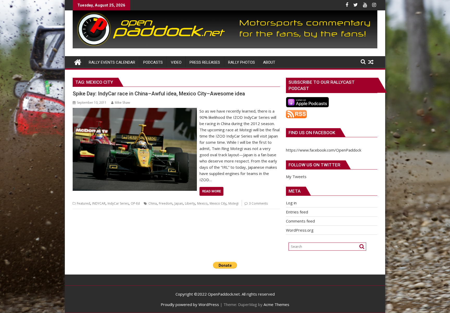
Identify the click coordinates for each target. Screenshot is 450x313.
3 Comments (258, 203)
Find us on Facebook (312, 132)
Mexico (202, 203)
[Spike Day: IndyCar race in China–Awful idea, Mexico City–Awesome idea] (135, 111)
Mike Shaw (122, 102)
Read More (211, 191)
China (152, 203)
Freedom (165, 203)
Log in (291, 202)
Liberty (190, 203)
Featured (83, 203)
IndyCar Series (118, 203)
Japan (178, 203)
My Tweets (296, 176)
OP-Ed (135, 203)
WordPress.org (300, 230)
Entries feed (297, 211)
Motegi (233, 203)
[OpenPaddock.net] (225, 46)
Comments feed (300, 221)
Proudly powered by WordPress (190, 304)
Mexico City (218, 203)
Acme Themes (276, 304)
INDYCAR (98, 203)
